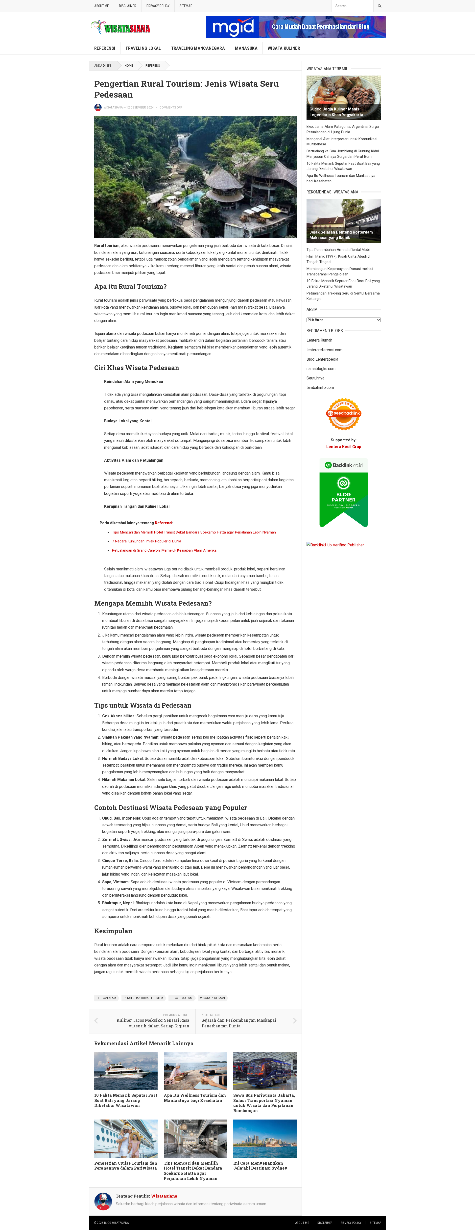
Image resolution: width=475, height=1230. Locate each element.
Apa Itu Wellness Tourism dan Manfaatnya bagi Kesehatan (195, 1098)
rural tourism (181, 998)
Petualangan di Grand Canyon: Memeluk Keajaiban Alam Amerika (164, 550)
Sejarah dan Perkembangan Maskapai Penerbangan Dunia (239, 1022)
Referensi (104, 48)
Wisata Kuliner (284, 48)
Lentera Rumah (319, 340)
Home (129, 65)
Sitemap (186, 6)
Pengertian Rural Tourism (143, 998)
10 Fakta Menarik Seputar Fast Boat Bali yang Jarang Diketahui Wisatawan (125, 1100)
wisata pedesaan (212, 998)
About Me (101, 6)
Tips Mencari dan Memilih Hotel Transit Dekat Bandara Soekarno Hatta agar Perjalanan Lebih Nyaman (194, 532)
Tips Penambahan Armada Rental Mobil (338, 249)
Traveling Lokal (143, 48)
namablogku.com (321, 368)
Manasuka (246, 48)
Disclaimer (127, 6)
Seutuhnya (315, 378)
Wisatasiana (113, 107)
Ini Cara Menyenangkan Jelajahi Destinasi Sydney (260, 1165)
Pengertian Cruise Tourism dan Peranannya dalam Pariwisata (125, 1165)
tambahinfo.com (320, 387)
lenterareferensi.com (324, 350)
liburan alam (106, 998)
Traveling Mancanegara (198, 48)
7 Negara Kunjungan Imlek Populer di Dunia (146, 541)
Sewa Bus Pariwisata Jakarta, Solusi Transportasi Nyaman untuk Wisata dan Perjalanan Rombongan (264, 1103)
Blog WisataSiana (116, 1223)
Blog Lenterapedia (322, 359)
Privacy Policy (157, 6)
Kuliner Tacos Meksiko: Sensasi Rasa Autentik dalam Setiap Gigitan (153, 1022)
